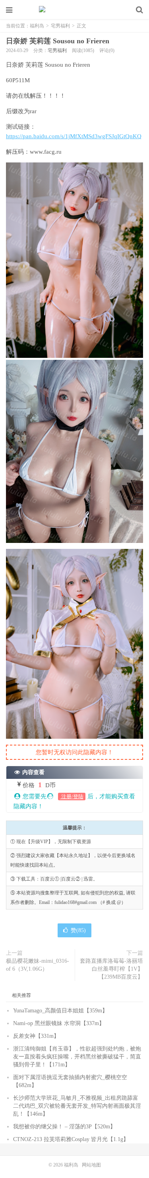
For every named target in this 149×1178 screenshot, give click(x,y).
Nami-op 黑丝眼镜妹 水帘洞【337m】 (58, 1023)
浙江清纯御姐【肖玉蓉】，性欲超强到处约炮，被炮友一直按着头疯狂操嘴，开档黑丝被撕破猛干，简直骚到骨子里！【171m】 (77, 1057)
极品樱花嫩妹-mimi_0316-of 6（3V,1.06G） (37, 965)
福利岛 (74, 10)
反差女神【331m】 (36, 1036)
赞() (78, 930)
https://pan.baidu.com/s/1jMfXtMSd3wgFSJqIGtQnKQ (73, 136)
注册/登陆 (71, 796)
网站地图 (91, 1165)
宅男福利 (60, 26)
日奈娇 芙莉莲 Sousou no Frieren (57, 41)
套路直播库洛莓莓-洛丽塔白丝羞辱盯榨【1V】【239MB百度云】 (111, 969)
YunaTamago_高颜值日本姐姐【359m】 (60, 1011)
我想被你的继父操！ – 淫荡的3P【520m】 (64, 1127)
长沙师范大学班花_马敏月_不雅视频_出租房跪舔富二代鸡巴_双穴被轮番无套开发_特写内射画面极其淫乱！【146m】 (77, 1106)
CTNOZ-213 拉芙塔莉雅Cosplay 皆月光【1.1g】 (71, 1139)
